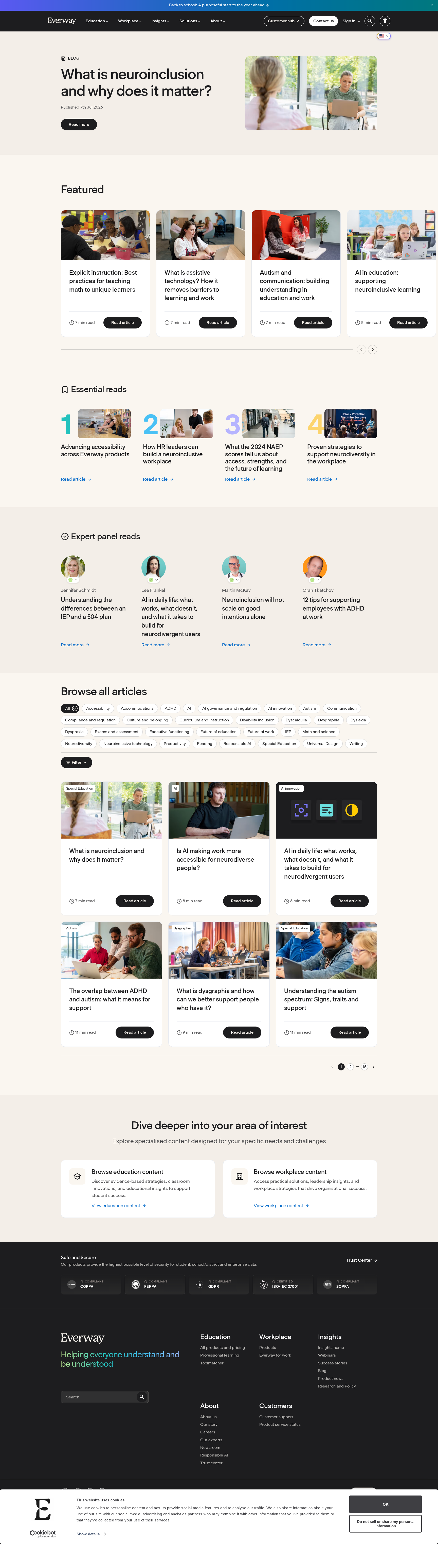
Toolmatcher (212, 1363)
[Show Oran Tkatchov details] (314, 580)
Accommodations (139, 708)
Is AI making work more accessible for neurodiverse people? (215, 859)
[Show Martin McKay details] (234, 580)
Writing (358, 743)
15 (365, 1066)
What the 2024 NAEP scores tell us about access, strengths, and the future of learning (256, 457)
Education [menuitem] (95, 21)
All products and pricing (222, 1347)
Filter (76, 762)
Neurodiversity (81, 743)
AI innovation (282, 708)
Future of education (220, 731)
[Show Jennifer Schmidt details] (73, 580)
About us (208, 1416)
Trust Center (359, 1260)
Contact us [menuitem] (323, 21)
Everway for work (275, 1355)
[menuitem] (284, 21)
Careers (207, 1432)
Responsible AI (240, 743)
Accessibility (100, 708)
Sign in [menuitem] (349, 21)
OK (386, 1504)
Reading (207, 743)
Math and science (321, 731)
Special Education (281, 743)
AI (191, 708)
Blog (322, 1370)
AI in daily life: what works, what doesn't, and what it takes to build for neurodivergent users (170, 616)
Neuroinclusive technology (130, 743)
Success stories (332, 1363)
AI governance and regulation (231, 708)
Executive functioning (172, 731)
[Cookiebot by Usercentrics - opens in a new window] (43, 1534)
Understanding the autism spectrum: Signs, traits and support (321, 999)
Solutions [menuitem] (188, 21)
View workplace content (278, 1205)
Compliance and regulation (92, 719)
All (71, 708)
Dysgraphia (331, 719)
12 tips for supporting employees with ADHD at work (333, 608)
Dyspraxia (76, 731)
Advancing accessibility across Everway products (95, 450)
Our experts (211, 1439)
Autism (311, 708)
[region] (219, 285)
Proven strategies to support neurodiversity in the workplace (341, 454)
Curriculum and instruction (206, 719)
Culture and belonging (150, 719)
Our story (208, 1424)
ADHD (172, 708)
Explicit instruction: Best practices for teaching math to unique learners (103, 281)
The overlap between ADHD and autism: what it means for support (109, 999)
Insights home (331, 1347)
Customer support (276, 1416)
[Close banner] (432, 5)
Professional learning (219, 1355)
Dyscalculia (298, 719)
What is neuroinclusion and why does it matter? (136, 82)
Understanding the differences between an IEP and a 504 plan (93, 608)
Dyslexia (360, 719)
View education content (116, 1205)
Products (267, 1347)
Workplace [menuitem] (128, 21)
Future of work (263, 731)
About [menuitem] (216, 21)
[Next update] (372, 349)
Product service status (280, 1424)
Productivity (177, 743)
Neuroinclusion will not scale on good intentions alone (253, 608)
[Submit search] (142, 1397)
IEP (290, 731)
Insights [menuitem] (159, 21)
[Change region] (383, 36)
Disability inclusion (259, 719)
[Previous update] (361, 349)
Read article (126, 322)
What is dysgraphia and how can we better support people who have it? (218, 999)
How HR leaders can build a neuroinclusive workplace (173, 454)
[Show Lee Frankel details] (153, 580)
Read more (83, 124)
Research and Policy (337, 1386)
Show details (88, 1534)
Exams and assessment (119, 731)
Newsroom (210, 1447)
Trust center (211, 1463)
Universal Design (325, 743)
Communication (344, 708)
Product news (330, 1378)
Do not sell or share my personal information (385, 1523)
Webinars (327, 1355)
